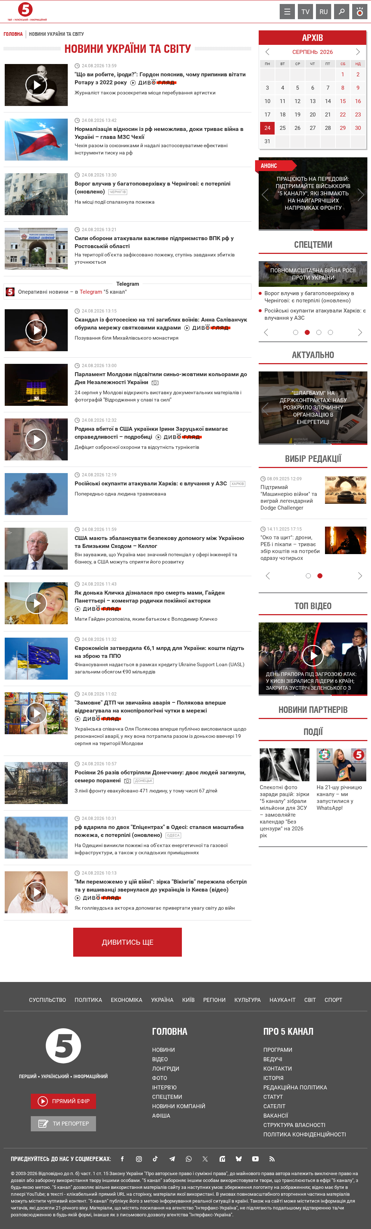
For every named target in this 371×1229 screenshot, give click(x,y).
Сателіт (274, 1106)
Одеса (173, 835)
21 (328, 114)
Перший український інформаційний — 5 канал (25, 11)
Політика (88, 1000)
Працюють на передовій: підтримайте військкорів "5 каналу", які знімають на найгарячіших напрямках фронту (289, 508)
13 (313, 101)
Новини (163, 1050)
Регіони (214, 1000)
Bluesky (238, 1158)
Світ (310, 1000)
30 (358, 128)
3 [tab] (318, 332)
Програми (277, 1050)
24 (267, 128)
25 (282, 128)
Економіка (126, 1000)
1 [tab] (286, 230)
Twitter (205, 1158)
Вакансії (275, 1116)
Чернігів (118, 192)
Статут (273, 1097)
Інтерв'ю (164, 1087)
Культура (247, 1000)
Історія (273, 1078)
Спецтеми (167, 1097)
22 (343, 114)
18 (282, 114)
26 (297, 128)
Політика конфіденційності (304, 1134)
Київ (188, 1000)
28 (328, 128)
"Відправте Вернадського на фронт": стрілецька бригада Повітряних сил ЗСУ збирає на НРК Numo (286, 554)
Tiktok (155, 1158)
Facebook (122, 1158)
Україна (162, 1000)
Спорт (333, 1000)
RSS (272, 1158)
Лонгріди (165, 1069)
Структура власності (294, 1125)
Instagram (138, 1158)
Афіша (161, 1116)
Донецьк (143, 781)
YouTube (255, 1158)
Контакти (277, 1069)
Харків (238, 484)
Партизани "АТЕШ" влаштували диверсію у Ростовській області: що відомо (310, 318)
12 (297, 101)
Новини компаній (178, 1106)
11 (282, 101)
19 (297, 114)
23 (358, 114)
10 (267, 101)
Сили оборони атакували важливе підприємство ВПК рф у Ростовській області (311, 300)
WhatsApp (188, 1158)
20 (313, 114)
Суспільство (47, 1000)
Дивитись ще (127, 942)
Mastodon (222, 1158)
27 (313, 128)
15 (343, 101)
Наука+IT (283, 1000)
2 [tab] (340, 230)
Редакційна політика (295, 1087)
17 (267, 114)
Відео (160, 1059)
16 (358, 101)
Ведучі (272, 1059)
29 (343, 128)
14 (328, 101)
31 (267, 141)
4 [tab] (330, 332)
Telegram (91, 292)
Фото (159, 1078)
